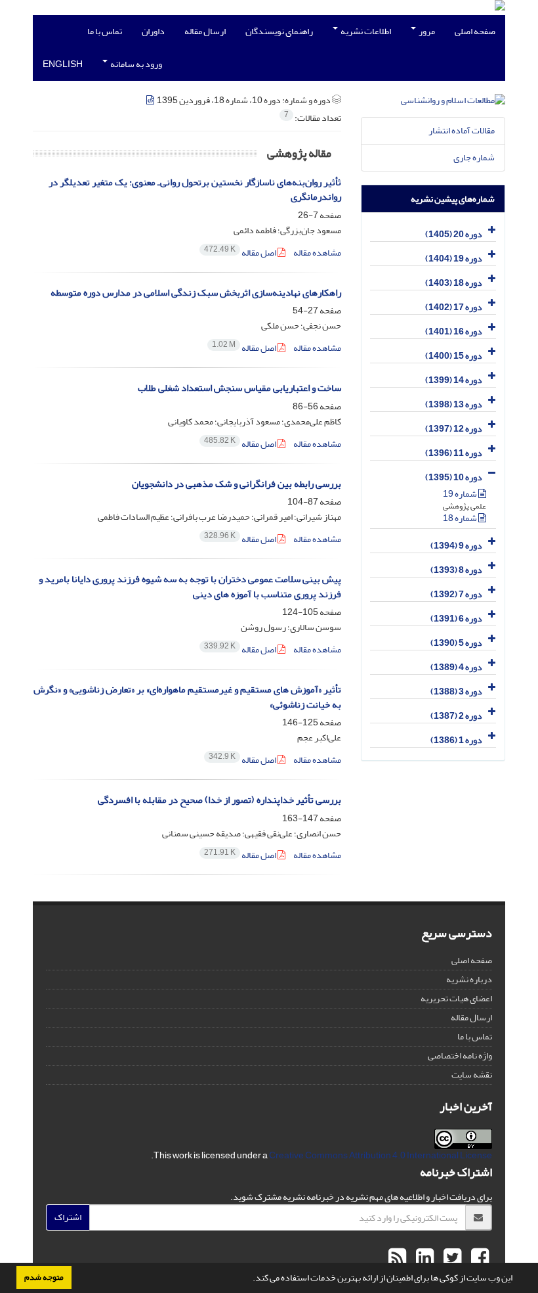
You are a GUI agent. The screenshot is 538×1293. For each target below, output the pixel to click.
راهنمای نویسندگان (279, 31)
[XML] (150, 100)
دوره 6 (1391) (456, 618)
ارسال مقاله (205, 31)
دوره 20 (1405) (453, 234)
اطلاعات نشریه (365, 31)
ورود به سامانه (135, 64)
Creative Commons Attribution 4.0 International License (380, 1155)
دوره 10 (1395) (453, 477)
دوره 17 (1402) (453, 307)
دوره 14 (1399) (453, 380)
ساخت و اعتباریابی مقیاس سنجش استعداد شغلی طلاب (239, 387)
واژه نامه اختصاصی (460, 1055)
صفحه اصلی (475, 31)
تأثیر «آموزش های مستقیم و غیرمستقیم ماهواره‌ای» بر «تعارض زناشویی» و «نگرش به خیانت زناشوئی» (187, 697)
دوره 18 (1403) (453, 283)
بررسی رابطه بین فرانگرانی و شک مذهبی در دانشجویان (236, 483)
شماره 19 (460, 494)
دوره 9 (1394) (456, 546)
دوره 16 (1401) (453, 331)
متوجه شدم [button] (44, 1277)
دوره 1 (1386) (456, 740)
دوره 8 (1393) (456, 570)
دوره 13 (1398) (453, 404)
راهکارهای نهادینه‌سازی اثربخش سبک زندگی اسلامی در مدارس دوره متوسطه (196, 292)
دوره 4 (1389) (456, 667)
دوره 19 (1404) (453, 258)
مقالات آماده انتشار (461, 130)
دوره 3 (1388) (456, 691)
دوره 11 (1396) (453, 453)
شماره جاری (474, 157)
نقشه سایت (471, 1074)
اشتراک (67, 1217)
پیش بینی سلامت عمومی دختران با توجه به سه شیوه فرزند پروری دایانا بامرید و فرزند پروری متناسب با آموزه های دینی (190, 587)
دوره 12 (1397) (453, 429)
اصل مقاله (241, 252)
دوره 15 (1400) (453, 356)
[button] (249, 1279)
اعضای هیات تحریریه (456, 998)
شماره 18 (460, 518)
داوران (153, 31)
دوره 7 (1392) (456, 594)
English (63, 64)
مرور (426, 31)
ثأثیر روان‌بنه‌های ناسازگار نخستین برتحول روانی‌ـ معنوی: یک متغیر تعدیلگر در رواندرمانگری (195, 190)
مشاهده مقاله (317, 252)
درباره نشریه (469, 979)
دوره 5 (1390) (456, 643)
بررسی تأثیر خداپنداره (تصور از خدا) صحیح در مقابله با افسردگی (219, 799)
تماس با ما (104, 31)
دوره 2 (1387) (456, 716)
